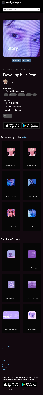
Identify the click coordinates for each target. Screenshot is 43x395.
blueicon (13, 95)
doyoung (21, 95)
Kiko (21, 82)
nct (34, 95)
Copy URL (17, 60)
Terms (4, 369)
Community (6, 365)
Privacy (4, 367)
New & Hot (5, 349)
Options (7, 116)
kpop (28, 95)
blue (6, 95)
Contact (5, 363)
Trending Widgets (8, 347)
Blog (3, 361)
